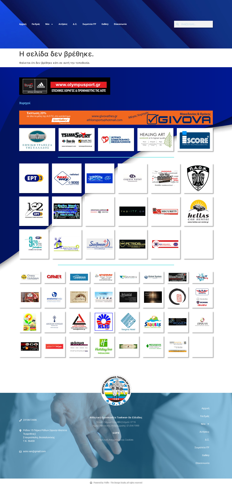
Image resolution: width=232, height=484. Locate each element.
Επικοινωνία (120, 24)
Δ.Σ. (75, 24)
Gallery (105, 24)
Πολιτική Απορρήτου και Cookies (116, 439)
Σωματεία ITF (89, 24)
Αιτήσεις (63, 24)
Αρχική (22, 24)
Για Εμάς (36, 24)
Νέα (47, 24)
